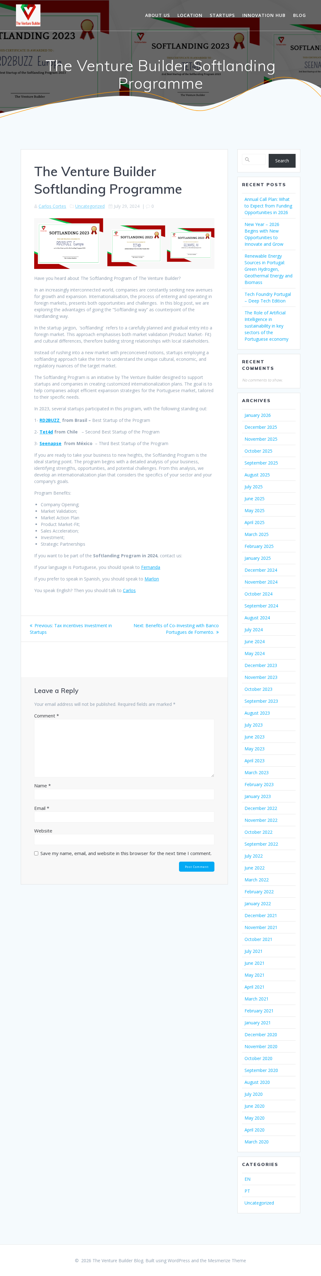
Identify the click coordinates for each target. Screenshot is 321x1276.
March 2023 (257, 772)
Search (282, 161)
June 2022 (255, 868)
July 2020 (254, 1094)
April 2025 (255, 522)
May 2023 (255, 749)
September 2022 (261, 844)
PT (247, 1191)
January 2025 (258, 558)
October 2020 (258, 1058)
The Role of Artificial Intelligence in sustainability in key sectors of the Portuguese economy (266, 326)
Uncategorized (90, 206)
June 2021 (255, 963)
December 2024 (261, 570)
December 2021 (261, 915)
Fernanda (150, 567)
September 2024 (261, 606)
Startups (222, 15)
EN (247, 1179)
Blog (299, 15)
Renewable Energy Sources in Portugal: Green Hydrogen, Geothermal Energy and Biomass (268, 269)
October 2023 (258, 689)
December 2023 (261, 665)
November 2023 (261, 677)
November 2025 (261, 439)
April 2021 (255, 987)
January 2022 (258, 903)
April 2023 (255, 761)
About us (157, 15)
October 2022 (258, 832)
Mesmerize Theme (227, 1260)
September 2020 (261, 1070)
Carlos (129, 590)
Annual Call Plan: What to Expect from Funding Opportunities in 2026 (268, 205)
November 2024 (261, 582)
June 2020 (255, 1106)
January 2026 (258, 415)
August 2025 (257, 475)
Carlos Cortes (52, 206)
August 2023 (257, 713)
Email (41, 808)
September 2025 (261, 463)
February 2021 (259, 1011)
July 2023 (254, 725)
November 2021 (261, 927)
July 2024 (254, 630)
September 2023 (261, 701)
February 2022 (259, 892)
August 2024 (257, 618)
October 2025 (258, 451)
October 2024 (258, 594)
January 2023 (258, 796)
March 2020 (257, 1142)
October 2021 (258, 939)
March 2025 (257, 534)
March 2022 (257, 880)
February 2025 (259, 546)
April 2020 (255, 1130)
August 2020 (257, 1082)
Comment (46, 715)
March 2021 (257, 999)
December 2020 (261, 1034)
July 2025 (254, 487)
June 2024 (255, 641)
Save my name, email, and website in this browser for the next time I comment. (126, 853)
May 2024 (255, 653)
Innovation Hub (264, 15)
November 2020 (261, 1046)
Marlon (152, 579)
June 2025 (255, 498)
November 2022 (261, 820)
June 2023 (255, 737)
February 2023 (259, 784)
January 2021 (258, 1023)
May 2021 (255, 975)
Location (190, 15)
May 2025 (255, 510)
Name (42, 785)
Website (43, 830)
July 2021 (254, 951)
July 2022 (254, 856)
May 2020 (255, 1118)
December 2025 (261, 427)
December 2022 (261, 808)
